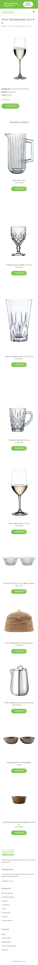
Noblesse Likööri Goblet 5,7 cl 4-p (19, 265)
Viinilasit (4, 917)
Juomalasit (6, 905)
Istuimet (4, 901)
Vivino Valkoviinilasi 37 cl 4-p (19, 523)
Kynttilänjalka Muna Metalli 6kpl (19, 762)
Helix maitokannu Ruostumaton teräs (19, 703)
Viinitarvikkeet (7, 920)
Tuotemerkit (15, 89)
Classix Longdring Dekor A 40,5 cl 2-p (19, 356)
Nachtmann (25, 89)
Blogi (3, 934)
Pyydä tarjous (28, 4)
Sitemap (5, 950)
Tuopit (4, 909)
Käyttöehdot (6, 942)
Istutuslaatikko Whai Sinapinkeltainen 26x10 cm (19, 823)
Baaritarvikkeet (7, 893)
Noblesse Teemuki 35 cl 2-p (19, 440)
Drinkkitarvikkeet (8, 897)
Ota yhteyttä (6, 938)
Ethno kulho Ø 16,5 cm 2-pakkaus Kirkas (19, 583)
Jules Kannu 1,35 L (19, 180)
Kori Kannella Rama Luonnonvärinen (19, 643)
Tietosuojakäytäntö (9, 946)
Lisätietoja (10, 106)
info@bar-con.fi (7, 881)
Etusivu (4, 26)
